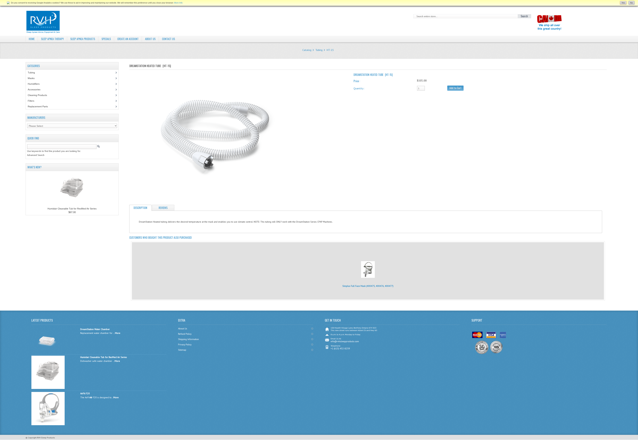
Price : (357, 81)
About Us (182, 328)
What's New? (34, 167)
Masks (33, 78)
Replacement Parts (40, 106)
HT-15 (330, 50)
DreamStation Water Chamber (95, 329)
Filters (31, 100)
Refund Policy (185, 333)
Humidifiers (35, 84)
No (631, 3)
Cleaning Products (39, 95)
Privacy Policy (185, 344)
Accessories (36, 89)
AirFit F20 (85, 393)
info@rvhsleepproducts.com (345, 341)
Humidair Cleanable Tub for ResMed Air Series (72, 208)
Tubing (318, 50)
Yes (623, 3)
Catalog (306, 50)
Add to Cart (455, 88)
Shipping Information (188, 339)
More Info (178, 3)
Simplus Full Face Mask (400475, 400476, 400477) (367, 285)
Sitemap (182, 349)
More (117, 333)
